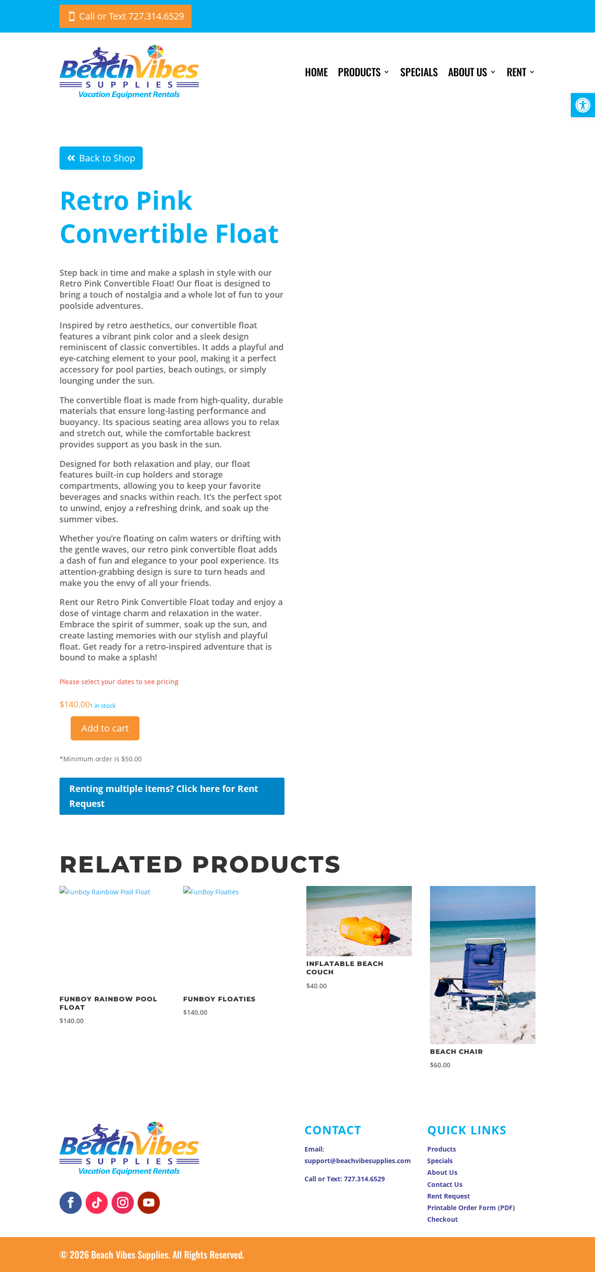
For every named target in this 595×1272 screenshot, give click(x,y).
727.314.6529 (364, 1178)
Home (316, 71)
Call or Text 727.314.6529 (131, 16)
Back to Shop (107, 158)
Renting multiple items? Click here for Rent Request (163, 796)
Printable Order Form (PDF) (471, 1207)
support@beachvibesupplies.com (357, 1160)
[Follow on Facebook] (71, 1203)
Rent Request (448, 1196)
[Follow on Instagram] (123, 1203)
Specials (419, 71)
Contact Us (445, 1184)
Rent (516, 71)
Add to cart (105, 728)
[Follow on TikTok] (97, 1203)
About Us (467, 71)
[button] (583, 105)
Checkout (442, 1219)
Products (359, 71)
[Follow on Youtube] (149, 1203)
